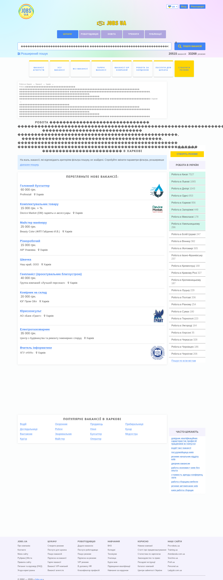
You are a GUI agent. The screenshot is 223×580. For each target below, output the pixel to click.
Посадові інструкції (146, 562)
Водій (23, 424)
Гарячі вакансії (54, 562)
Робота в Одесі (180, 195)
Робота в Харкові (181, 202)
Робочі (59, 429)
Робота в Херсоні (181, 332)
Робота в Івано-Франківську (187, 255)
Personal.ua (173, 566)
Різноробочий (30, 241)
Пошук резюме (84, 554)
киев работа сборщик (182, 490)
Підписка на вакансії (57, 558)
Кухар (128, 429)
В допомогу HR (85, 566)
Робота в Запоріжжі (182, 209)
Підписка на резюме (87, 558)
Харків (40, 194)
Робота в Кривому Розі (184, 273)
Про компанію (24, 546)
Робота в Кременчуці (183, 266)
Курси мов (112, 562)
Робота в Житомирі (182, 248)
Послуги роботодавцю (88, 550)
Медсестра (131, 434)
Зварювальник (63, 434)
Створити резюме (56, 546)
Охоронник (61, 424)
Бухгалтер (96, 434)
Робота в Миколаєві (182, 217)
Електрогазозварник (35, 329)
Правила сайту (24, 562)
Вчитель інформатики (36, 347)
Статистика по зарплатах (149, 554)
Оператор (95, 439)
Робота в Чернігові (182, 353)
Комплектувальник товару (39, 204)
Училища (112, 558)
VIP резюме (83, 562)
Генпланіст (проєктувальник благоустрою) (51, 274)
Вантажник (26, 434)
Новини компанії (145, 546)
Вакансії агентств (56, 570)
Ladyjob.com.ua (175, 570)
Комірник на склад (33, 292)
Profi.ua (171, 562)
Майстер (60, 439)
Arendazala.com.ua (176, 554)
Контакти (22, 550)
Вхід (183, 6)
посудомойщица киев (182, 452)
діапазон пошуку (29, 164)
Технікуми (112, 554)
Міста (29, 558)
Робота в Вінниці (181, 241)
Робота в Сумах (180, 311)
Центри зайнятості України (150, 570)
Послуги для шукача (57, 550)
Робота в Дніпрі (180, 188)
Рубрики (21, 558)
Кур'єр (23, 439)
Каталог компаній (146, 566)
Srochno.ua (173, 558)
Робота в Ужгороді (182, 325)
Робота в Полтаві (181, 297)
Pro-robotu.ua (174, 546)
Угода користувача (26, 570)
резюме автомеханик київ (184, 486)
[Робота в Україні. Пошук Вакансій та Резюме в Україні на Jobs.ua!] (26, 11)
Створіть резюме (187, 154)
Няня (93, 429)
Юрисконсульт (30, 311)
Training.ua (172, 550)
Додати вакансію (85, 546)
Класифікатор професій (89, 570)
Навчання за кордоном (118, 570)
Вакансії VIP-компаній (58, 566)
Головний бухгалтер (35, 185)
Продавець (96, 424)
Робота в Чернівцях (182, 347)
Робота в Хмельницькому (185, 223)
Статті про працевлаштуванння (152, 550)
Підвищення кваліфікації (119, 566)
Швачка (25, 259)
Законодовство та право (149, 558)
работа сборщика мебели (184, 481)
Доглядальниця (28, 429)
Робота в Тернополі (182, 318)
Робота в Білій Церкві (183, 234)
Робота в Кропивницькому (186, 280)
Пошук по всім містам (183, 360)
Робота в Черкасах (182, 339)
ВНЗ (110, 546)
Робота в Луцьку (180, 290)
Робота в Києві (180, 174)
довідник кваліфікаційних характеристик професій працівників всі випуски (184, 441)
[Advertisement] (90, 388)
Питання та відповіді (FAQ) (30, 566)
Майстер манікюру (33, 222)
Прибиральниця (134, 424)
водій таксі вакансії (181, 448)
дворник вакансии (180, 463)
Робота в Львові (180, 181)
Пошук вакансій (55, 554)
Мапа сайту (23, 554)
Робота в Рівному (181, 304)
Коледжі (111, 550)
